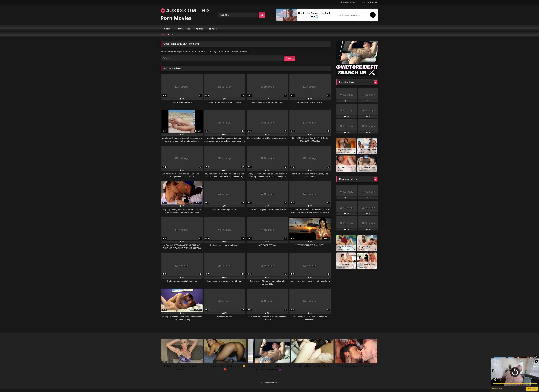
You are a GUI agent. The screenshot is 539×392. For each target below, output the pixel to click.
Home (169, 29)
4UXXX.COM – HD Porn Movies (185, 14)
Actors (214, 29)
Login (363, 2)
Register (374, 2)
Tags (201, 29)
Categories (185, 29)
